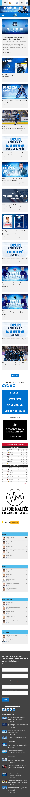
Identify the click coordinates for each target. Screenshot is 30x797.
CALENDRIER (15, 404)
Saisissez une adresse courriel (10, 684)
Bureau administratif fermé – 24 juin (14, 339)
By (12, 41)
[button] (3, 25)
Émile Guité (9, 555)
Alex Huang (9, 546)
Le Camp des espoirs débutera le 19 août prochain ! (18, 738)
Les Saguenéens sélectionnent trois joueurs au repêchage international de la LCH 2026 (14, 233)
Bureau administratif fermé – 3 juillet (14, 259)
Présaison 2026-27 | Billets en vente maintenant (16, 731)
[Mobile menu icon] (3, 15)
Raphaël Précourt (11, 635)
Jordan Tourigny (11, 616)
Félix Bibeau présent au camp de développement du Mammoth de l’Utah (13, 313)
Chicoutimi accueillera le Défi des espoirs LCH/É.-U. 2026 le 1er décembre (17, 767)
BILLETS (15, 392)
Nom (3, 673)
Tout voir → (26, 483)
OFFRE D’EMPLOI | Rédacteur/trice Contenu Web (18, 725)
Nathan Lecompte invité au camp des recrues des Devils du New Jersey (18, 744)
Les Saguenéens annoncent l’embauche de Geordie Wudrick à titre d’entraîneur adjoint (17, 752)
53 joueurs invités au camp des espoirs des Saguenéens (14, 38)
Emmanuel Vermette (12, 551)
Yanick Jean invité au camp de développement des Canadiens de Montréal (13, 285)
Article (4, 41)
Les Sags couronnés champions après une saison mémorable (16, 759)
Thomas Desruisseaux (13, 542)
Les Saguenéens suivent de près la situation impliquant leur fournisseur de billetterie (18, 788)
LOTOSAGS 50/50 (15, 410)
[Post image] (4, 718)
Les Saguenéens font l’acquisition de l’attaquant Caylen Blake (18, 774)
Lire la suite (6, 52)
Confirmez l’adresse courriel (9, 690)
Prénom (4, 667)
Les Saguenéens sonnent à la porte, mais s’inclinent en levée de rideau (18, 781)
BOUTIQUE (15, 398)
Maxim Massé (10, 537)
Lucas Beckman (11, 640)
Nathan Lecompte (11, 588)
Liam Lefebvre (10, 579)
